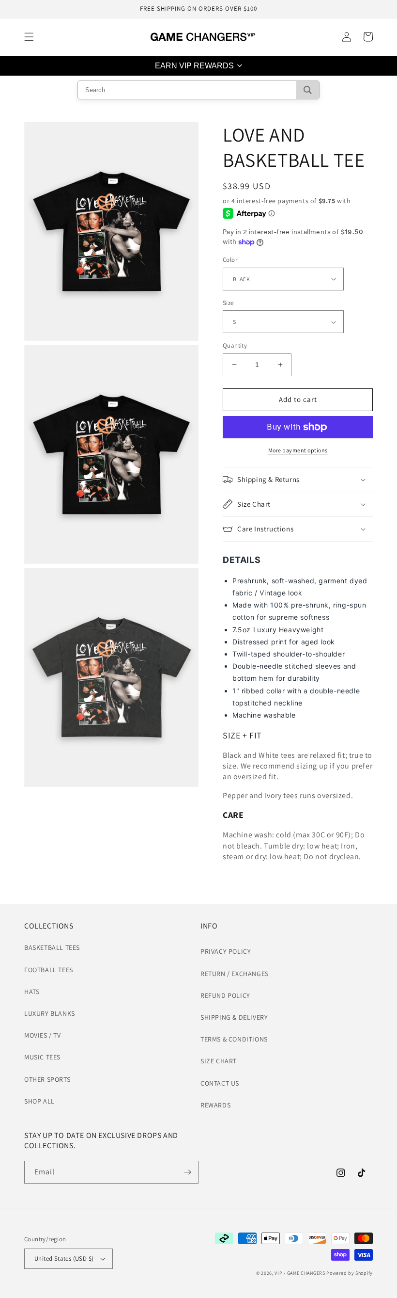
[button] (29, 37)
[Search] (307, 90)
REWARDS (215, 1105)
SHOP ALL (39, 1101)
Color (230, 260)
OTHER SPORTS (47, 1079)
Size (228, 303)
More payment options (298, 450)
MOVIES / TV (42, 1035)
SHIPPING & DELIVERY (234, 1017)
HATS (31, 991)
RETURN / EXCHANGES (234, 973)
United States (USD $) (63, 1258)
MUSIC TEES (42, 1057)
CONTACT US (219, 1083)
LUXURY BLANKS (49, 1013)
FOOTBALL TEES (48, 969)
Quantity (235, 345)
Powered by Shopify (349, 1273)
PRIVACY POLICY (225, 951)
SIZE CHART (218, 1061)
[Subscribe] (187, 1172)
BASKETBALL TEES (52, 947)
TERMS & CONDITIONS (234, 1039)
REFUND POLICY (225, 995)
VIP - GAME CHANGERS (300, 1273)
